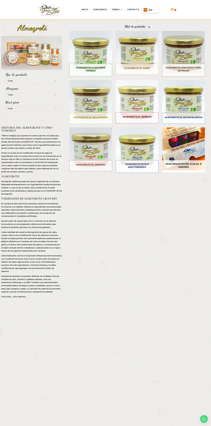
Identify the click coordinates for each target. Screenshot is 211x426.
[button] (204, 419)
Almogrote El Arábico (137, 117)
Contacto (133, 9)
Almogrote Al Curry (137, 68)
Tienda (116, 9)
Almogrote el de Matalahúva (183, 117)
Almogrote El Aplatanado (91, 117)
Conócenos (100, 9)
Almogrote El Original (91, 165)
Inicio (85, 9)
